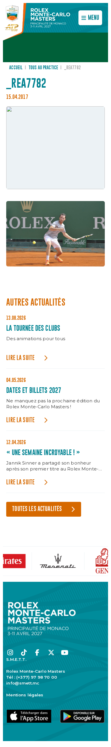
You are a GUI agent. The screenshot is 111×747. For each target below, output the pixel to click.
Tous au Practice (43, 67)
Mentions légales (24, 695)
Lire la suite (20, 358)
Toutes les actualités (37, 509)
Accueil (15, 67)
